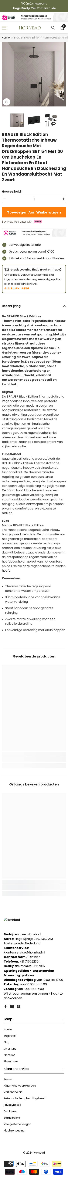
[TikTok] (18, 1006)
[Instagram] (12, 1006)
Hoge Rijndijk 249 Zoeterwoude (34, 8)
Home (6, 37)
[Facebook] (5, 1006)
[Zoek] (53, 27)
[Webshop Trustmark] (34, 17)
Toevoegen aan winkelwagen (33, 212)
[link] (34, 759)
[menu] (4, 27)
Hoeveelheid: (12, 191)
